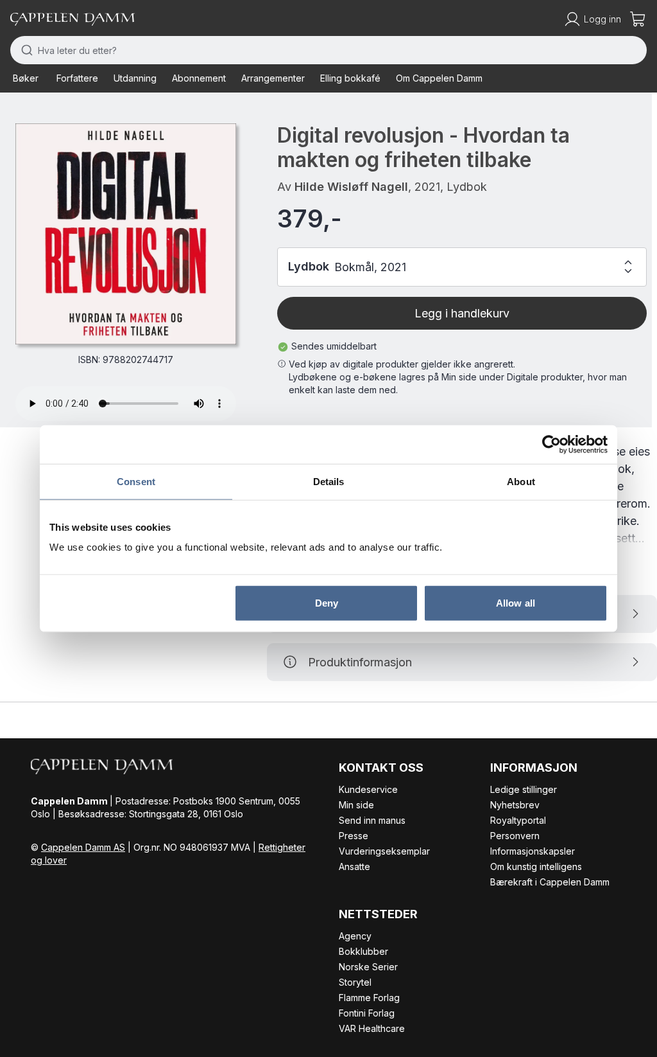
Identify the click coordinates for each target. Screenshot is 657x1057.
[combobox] (328, 50)
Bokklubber (363, 951)
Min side (356, 804)
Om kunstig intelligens (536, 866)
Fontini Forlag (367, 1013)
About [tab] (521, 480)
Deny (326, 603)
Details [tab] (329, 480)
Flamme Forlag (369, 997)
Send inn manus (372, 820)
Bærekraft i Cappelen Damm (550, 881)
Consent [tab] (136, 480)
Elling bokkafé (350, 78)
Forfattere (77, 78)
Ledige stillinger (523, 789)
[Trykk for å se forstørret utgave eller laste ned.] (125, 233)
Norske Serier (368, 966)
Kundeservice (368, 789)
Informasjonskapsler (532, 851)
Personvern (515, 835)
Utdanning (135, 78)
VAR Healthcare (372, 1028)
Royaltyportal (518, 820)
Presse (353, 835)
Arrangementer (273, 78)
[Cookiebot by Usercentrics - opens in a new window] (551, 444)
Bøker (25, 78)
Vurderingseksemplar (384, 851)
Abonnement (199, 78)
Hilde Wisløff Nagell (351, 186)
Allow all (515, 603)
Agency (355, 935)
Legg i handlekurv (461, 313)
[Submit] (24, 50)
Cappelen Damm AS (83, 847)
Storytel (355, 982)
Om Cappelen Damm (439, 78)
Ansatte (354, 866)
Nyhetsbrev (515, 804)
